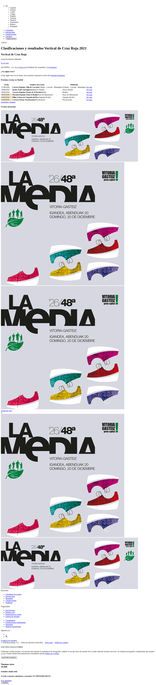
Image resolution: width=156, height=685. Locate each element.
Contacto (8, 36)
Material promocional (13, 627)
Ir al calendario (6, 681)
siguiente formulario (57, 75)
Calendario (9, 30)
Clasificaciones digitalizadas (15, 622)
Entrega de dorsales (12, 616)
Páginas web (10, 612)
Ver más (89, 87)
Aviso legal (49, 643)
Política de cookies (61, 643)
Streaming (9, 598)
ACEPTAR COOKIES (9, 658)
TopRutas (8, 603)
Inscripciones (10, 32)
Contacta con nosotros (9, 640)
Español (13, 8)
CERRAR (5, 683)
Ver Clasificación (21, 67)
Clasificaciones (10, 34)
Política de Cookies (52, 654)
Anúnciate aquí (6, 411)
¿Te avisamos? (51, 67)
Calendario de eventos (13, 594)
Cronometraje (10, 620)
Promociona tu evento (13, 614)
